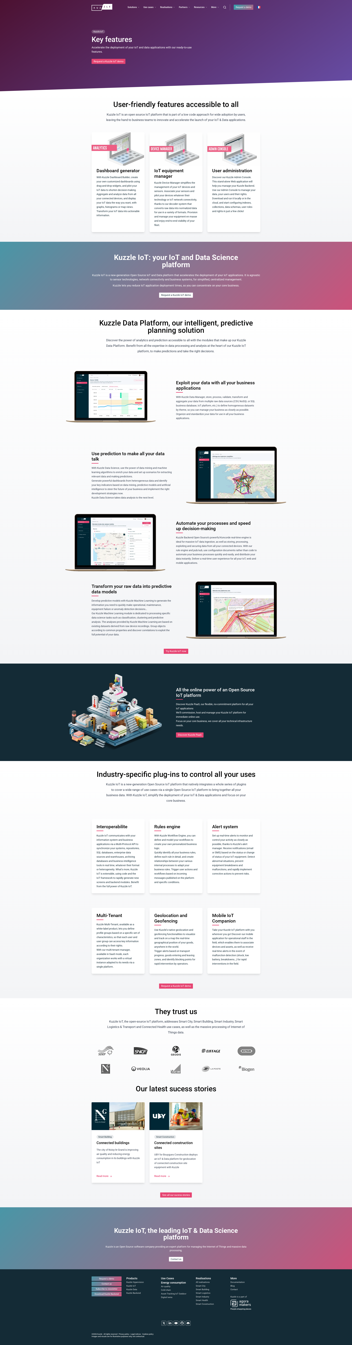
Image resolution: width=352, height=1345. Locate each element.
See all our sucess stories (176, 1195)
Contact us (176, 1259)
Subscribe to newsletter (106, 1289)
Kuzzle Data (131, 1289)
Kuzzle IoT (131, 1286)
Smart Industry (202, 1297)
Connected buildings (113, 1143)
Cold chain (166, 1290)
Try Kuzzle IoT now (176, 651)
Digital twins (166, 1297)
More (213, 7)
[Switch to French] (258, 7)
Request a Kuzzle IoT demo (108, 61)
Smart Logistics (203, 1293)
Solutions (132, 7)
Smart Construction (205, 1304)
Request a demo (243, 7)
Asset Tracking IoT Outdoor (173, 1293)
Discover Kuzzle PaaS (190, 735)
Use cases (148, 7)
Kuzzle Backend (133, 1293)
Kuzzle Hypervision (135, 1282)
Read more (103, 1176)
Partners (183, 7)
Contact (234, 1289)
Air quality (165, 1286)
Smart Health (202, 1300)
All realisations (203, 1282)
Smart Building (202, 1289)
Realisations (166, 7)
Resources (199, 7)
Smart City (200, 1286)
